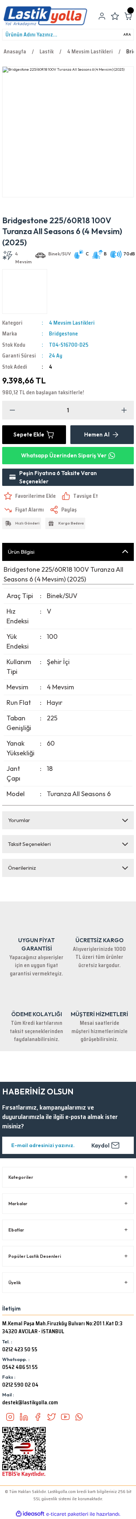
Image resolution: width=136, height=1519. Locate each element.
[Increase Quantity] (124, 410)
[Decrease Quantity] (12, 410)
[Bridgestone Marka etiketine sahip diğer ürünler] (24, 291)
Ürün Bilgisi (21, 551)
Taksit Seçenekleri (29, 843)
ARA (127, 34)
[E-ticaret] (67, 1514)
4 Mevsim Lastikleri (72, 323)
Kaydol (100, 1145)
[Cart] (128, 16)
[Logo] (45, 16)
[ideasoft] (30, 1514)
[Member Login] (102, 16)
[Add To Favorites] (29, 496)
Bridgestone (63, 334)
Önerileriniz (22, 867)
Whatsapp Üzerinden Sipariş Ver (64, 455)
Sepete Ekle (28, 434)
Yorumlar (19, 820)
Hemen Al (97, 434)
